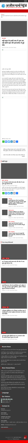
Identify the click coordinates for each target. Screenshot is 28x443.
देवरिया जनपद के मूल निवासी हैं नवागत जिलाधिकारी (10, 371)
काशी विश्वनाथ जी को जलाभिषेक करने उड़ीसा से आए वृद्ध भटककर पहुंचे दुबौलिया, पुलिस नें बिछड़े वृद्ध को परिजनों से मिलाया (17, 202)
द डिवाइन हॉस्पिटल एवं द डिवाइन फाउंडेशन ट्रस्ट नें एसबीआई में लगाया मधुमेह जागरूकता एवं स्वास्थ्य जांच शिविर (16, 214)
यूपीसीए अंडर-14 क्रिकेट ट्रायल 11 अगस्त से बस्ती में (11, 364)
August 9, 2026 (11, 227)
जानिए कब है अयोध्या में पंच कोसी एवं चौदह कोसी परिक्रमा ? (12, 372)
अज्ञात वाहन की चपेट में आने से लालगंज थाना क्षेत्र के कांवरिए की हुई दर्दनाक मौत (16, 224)
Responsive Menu (25, 1)
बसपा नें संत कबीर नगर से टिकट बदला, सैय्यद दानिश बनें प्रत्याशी (14, 155)
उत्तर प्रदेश (4, 38)
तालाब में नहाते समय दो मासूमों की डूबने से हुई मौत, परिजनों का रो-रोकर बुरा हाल (16, 234)
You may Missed (7, 242)
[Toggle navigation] (2, 11)
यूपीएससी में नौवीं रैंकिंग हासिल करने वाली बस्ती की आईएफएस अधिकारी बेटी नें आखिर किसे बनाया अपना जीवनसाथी (12, 376)
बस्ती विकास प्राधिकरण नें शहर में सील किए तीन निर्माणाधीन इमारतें (13, 379)
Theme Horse (16, 439)
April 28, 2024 (5, 47)
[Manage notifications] (25, 438)
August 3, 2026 (11, 237)
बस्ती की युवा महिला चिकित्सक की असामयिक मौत (10, 382)
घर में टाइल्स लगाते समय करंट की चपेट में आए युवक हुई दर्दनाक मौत (13, 182)
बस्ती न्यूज (4, 161)
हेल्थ (13, 210)
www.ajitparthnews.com (6, 428)
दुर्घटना (3, 180)
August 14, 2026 (5, 185)
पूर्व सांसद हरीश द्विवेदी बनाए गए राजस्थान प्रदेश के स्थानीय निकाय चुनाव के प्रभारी (13, 336)
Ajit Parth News (12, 47)
